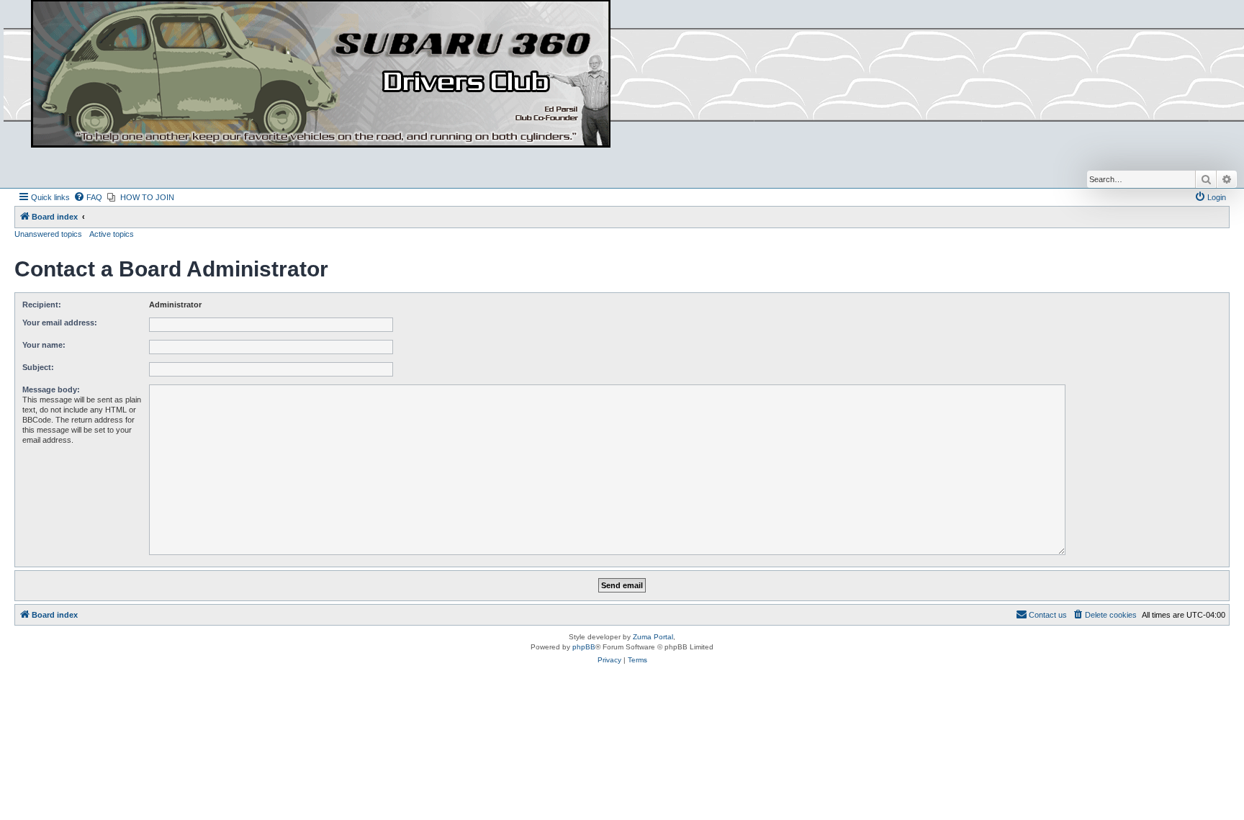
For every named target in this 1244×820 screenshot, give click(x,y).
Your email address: (59, 322)
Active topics (111, 234)
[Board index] (321, 74)
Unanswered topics (48, 234)
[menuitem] (87, 197)
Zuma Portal (653, 637)
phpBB (583, 647)
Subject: (38, 367)
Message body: (51, 389)
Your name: (44, 345)
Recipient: (41, 304)
